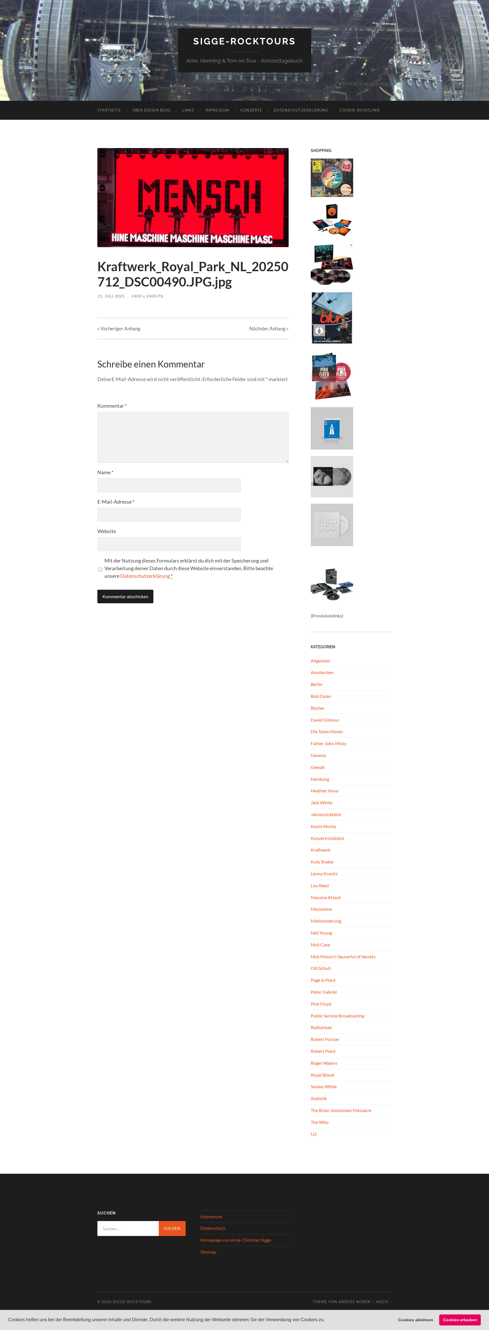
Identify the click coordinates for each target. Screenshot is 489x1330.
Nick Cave (320, 944)
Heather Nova (324, 790)
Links (188, 110)
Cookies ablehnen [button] (415, 1320)
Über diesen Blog (151, 110)
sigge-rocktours (244, 41)
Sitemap (208, 1251)
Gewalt (318, 767)
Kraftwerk (321, 849)
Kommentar (112, 406)
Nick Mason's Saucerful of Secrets (343, 956)
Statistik (319, 1098)
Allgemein (320, 660)
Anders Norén (354, 1301)
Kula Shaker (322, 861)
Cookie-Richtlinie (360, 110)
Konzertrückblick (327, 838)
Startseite (109, 110)
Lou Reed (320, 885)
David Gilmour (325, 719)
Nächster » (269, 329)
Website (106, 531)
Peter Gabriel (324, 992)
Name (105, 472)
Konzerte (251, 110)
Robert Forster (325, 1039)
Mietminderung (326, 920)
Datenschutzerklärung (301, 110)
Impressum (217, 110)
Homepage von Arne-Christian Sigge (235, 1240)
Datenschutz (212, 1228)
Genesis (318, 755)
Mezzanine (321, 909)
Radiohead (321, 1027)
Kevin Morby (323, 826)
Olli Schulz (321, 968)
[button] (326, 1320)
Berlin (316, 684)
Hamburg (320, 779)
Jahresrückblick (326, 814)
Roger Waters (324, 1063)
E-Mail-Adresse (115, 502)
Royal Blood (322, 1074)
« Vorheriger (118, 329)
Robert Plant (323, 1051)
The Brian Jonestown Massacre (341, 1110)
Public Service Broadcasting (337, 1015)
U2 (314, 1134)
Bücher (318, 708)
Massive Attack (326, 897)
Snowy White (324, 1086)
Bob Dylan (321, 696)
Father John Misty (328, 743)
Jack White (321, 802)
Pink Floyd (321, 1003)
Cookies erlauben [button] (460, 1320)
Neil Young (321, 932)
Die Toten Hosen (327, 731)
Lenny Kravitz (324, 873)
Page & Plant (323, 980)
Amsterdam (322, 672)
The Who (320, 1122)
